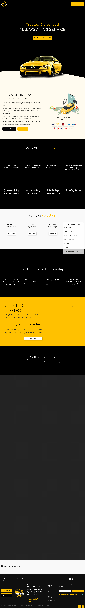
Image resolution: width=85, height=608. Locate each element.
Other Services (63, 4)
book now (7, 590)
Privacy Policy (80, 594)
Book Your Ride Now (9, 129)
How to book (7, 595)
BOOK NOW (11, 233)
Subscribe (78, 590)
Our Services (53, 4)
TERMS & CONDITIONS (51, 600)
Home (37, 4)
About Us (43, 4)
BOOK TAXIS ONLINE (42, 38)
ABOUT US (50, 589)
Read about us (23, 129)
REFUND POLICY (50, 597)
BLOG (49, 591)
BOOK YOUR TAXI (77, 4)
